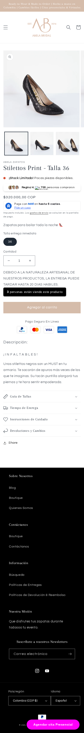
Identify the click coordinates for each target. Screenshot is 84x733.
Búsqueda (16, 574)
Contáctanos (19, 546)
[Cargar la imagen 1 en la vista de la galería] (16, 143)
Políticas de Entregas (25, 585)
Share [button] (13, 442)
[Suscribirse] (70, 654)
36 (10, 241)
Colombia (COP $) (25, 700)
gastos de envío (39, 213)
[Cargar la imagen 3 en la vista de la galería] (67, 143)
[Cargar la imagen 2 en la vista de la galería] (42, 143)
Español (61, 700)
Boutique (16, 498)
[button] (6, 27)
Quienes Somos (21, 508)
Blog (12, 487)
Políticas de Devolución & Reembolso (37, 595)
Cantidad (9, 251)
